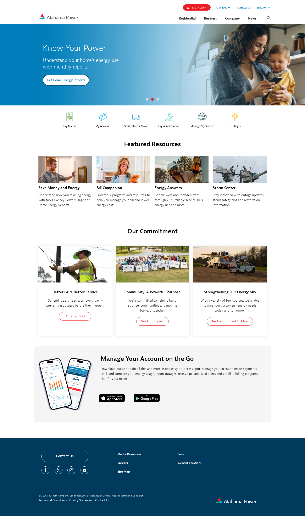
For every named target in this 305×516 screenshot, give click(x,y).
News (180, 454)
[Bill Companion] (123, 184)
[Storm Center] (240, 184)
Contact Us (65, 456)
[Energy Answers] (182, 184)
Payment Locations (189, 463)
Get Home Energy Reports (66, 80)
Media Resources (129, 454)
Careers (122, 463)
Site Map (123, 471)
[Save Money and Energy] (65, 184)
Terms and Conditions (53, 500)
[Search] (268, 17)
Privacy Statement (81, 500)
